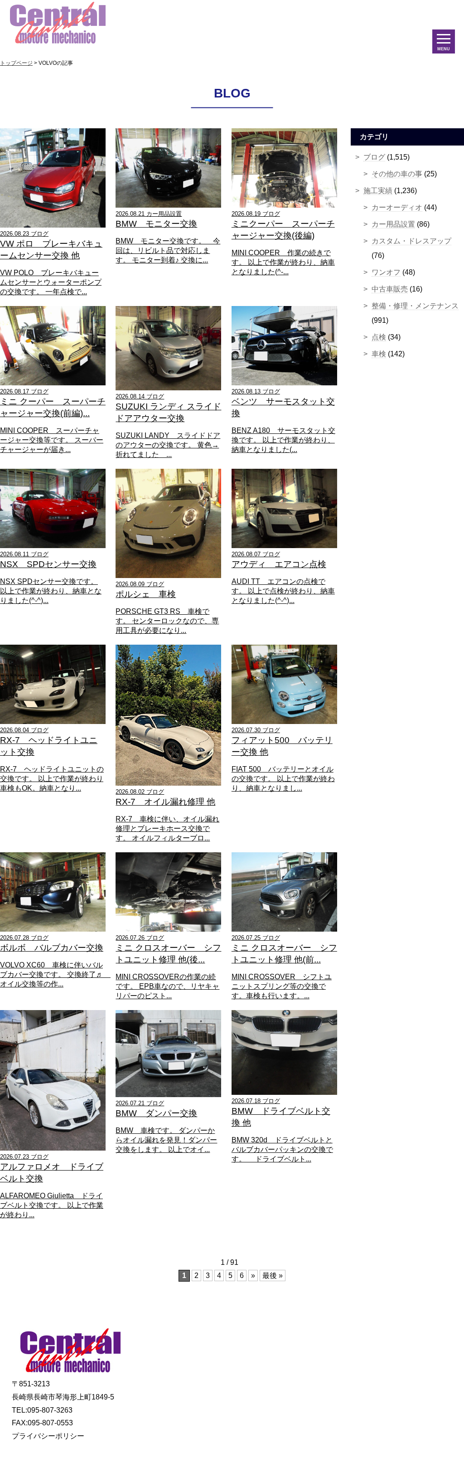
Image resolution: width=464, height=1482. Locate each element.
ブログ (374, 157)
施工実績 (377, 190)
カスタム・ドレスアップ (411, 241)
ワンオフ (386, 272)
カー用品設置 (393, 224)
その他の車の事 (397, 174)
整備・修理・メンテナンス (415, 306)
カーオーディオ (397, 207)
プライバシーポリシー (48, 1436)
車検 (379, 354)
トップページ (16, 63)
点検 (379, 337)
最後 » (272, 1275)
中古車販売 (390, 289)
